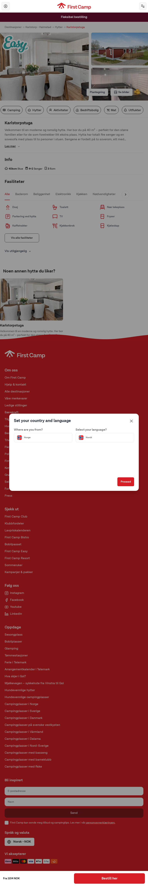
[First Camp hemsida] (74, 6)
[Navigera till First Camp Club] (6, 6)
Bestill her (109, 878)
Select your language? (91, 429)
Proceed (126, 481)
